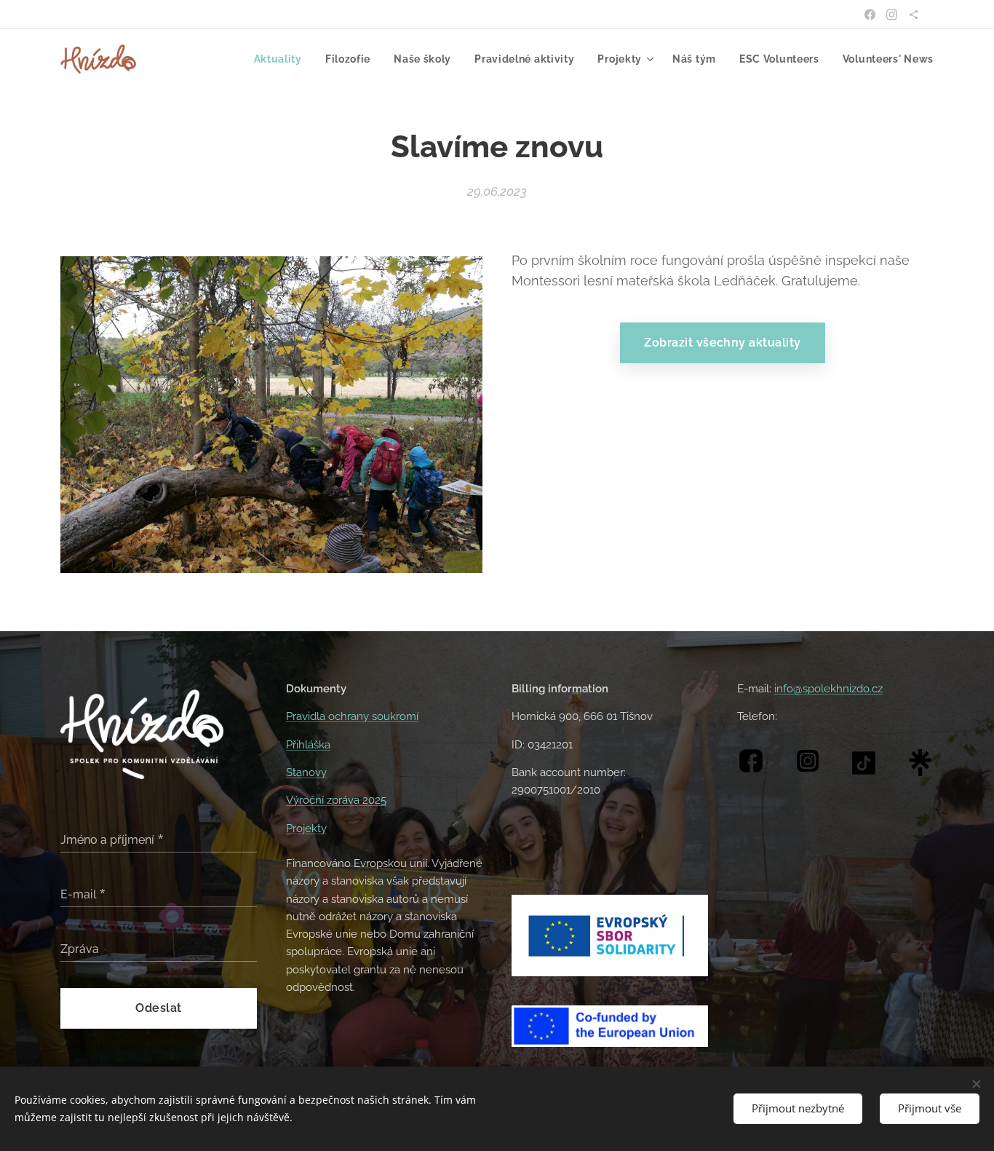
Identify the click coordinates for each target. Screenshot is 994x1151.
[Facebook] (870, 14)
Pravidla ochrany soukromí (352, 716)
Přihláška (308, 744)
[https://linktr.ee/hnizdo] (913, 14)
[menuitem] (282, 59)
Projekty (306, 828)
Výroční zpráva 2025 (336, 800)
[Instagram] (892, 14)
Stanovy (306, 772)
